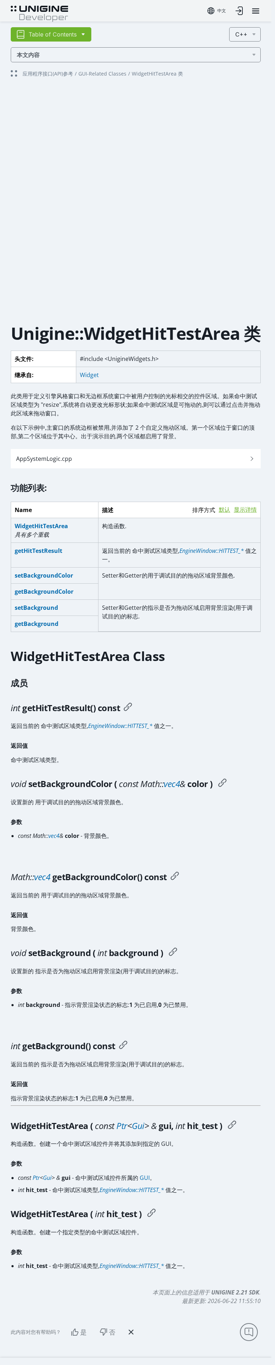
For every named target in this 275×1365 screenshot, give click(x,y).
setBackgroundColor (44, 575)
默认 (224, 510)
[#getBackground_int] (123, 1046)
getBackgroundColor (44, 591)
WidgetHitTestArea (41, 526)
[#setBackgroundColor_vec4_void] (222, 783)
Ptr (121, 1126)
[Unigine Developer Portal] (39, 13)
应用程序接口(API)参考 (48, 73)
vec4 (172, 784)
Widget (89, 375)
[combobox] (217, 11)
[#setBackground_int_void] (173, 952)
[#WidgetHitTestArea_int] (151, 1214)
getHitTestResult (38, 551)
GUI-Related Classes (102, 73)
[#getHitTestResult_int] (128, 708)
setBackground (36, 608)
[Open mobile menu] (256, 11)
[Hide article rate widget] (131, 1332)
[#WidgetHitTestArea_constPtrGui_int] (232, 1125)
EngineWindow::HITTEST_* (211, 551)
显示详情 (245, 510)
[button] (135, 458)
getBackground (36, 624)
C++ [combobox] (241, 34)
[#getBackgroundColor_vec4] (174, 877)
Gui (138, 1126)
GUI (145, 1178)
